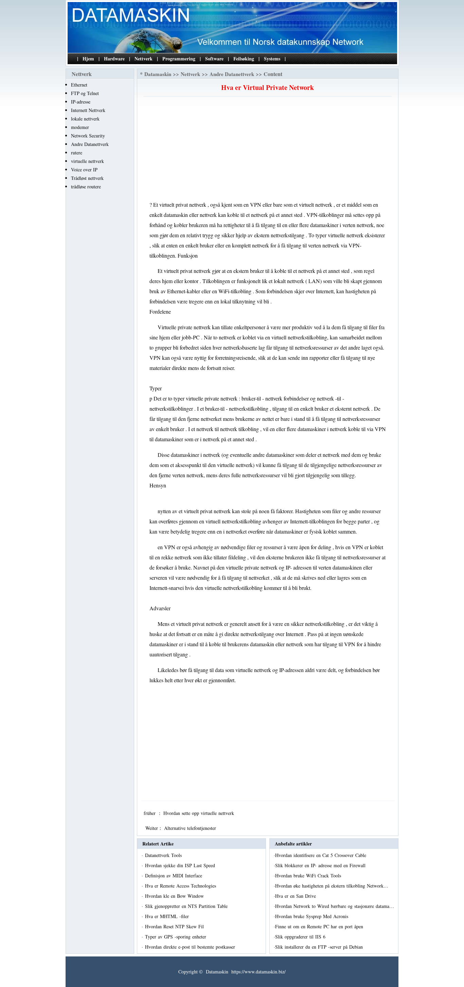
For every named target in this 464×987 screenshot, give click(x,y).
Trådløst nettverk (87, 178)
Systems (272, 58)
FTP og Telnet (85, 93)
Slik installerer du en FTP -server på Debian (319, 947)
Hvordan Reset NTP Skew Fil (175, 926)
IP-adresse (80, 101)
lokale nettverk (85, 118)
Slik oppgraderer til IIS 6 (301, 936)
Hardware (114, 58)
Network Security (88, 135)
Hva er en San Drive (296, 896)
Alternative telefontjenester (191, 828)
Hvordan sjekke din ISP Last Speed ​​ (181, 865)
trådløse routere (86, 186)
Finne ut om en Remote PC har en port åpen (320, 926)
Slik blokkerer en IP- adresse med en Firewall (321, 865)
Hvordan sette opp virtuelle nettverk (199, 813)
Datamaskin (157, 74)
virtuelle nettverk (87, 161)
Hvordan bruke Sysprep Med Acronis (312, 916)
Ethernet (79, 84)
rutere (76, 152)
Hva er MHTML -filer (168, 916)
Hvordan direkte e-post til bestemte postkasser (191, 947)
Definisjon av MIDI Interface (174, 875)
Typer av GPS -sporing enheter (176, 936)
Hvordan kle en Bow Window (175, 896)
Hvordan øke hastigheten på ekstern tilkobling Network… (331, 885)
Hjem (88, 58)
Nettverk (144, 58)
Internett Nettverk (88, 110)
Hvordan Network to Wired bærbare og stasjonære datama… (334, 906)
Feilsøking (243, 58)
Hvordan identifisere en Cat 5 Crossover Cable (321, 855)
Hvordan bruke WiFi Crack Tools (309, 875)
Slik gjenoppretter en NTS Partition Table (187, 906)
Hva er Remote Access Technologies (181, 885)
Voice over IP (84, 169)
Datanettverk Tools (164, 855)
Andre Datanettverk (90, 144)
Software (214, 58)
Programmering (178, 58)
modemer (80, 127)
